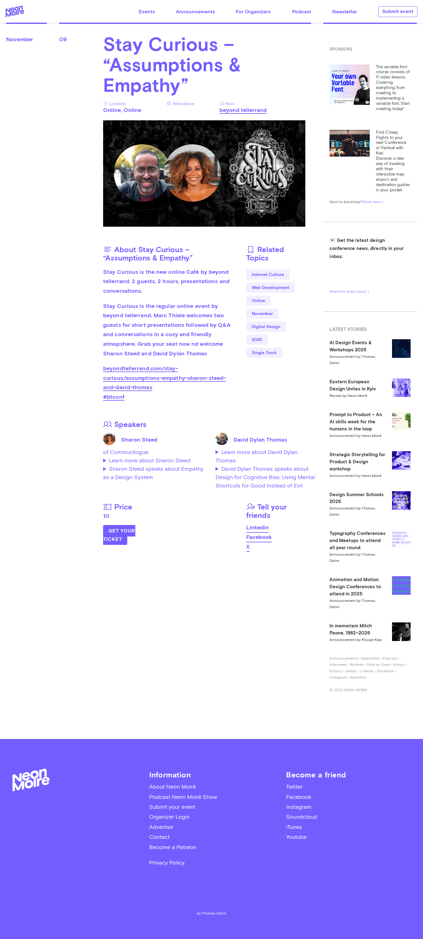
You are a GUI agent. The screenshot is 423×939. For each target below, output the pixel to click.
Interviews (338, 664)
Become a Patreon (172, 847)
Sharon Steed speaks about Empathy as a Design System (153, 472)
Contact (159, 837)
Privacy (335, 671)
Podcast (301, 12)
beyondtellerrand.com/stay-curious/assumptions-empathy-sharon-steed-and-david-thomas (164, 377)
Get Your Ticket (119, 535)
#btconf (113, 397)
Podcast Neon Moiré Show (183, 797)
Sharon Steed (139, 439)
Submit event (397, 11)
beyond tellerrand (243, 110)
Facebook (259, 537)
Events (147, 12)
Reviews (357, 664)
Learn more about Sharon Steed (149, 460)
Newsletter (344, 12)
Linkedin (257, 527)
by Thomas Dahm (211, 913)
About (399, 664)
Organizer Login (169, 816)
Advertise (358, 677)
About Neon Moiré (172, 786)
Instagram (338, 677)
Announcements (195, 12)
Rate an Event (379, 664)
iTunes (294, 827)
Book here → (373, 202)
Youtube (296, 837)
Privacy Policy (167, 862)
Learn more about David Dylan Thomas (257, 456)
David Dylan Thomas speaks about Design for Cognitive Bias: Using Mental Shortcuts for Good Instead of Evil (265, 477)
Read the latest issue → (349, 291)
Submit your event (172, 806)
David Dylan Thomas (260, 439)
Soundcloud (301, 816)
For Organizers (253, 12)
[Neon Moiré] (15, 11)
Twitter (351, 671)
